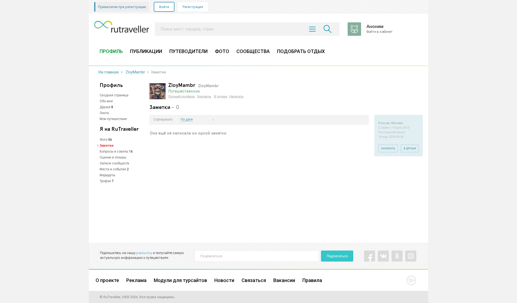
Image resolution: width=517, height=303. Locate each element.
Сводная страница (114, 95)
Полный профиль (181, 96)
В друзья (220, 96)
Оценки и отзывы (113, 157)
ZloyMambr (135, 72)
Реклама (136, 280)
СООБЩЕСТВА (253, 51)
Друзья (105, 107)
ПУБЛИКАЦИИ (146, 51)
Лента (104, 113)
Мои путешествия (113, 119)
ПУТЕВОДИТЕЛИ (188, 51)
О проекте (107, 280)
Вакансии (284, 280)
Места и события (113, 169)
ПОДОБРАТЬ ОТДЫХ (301, 51)
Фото (103, 140)
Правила (312, 280)
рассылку (144, 253)
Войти (164, 7)
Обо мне (106, 101)
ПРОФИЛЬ (111, 51)
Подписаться (337, 256)
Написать (236, 96)
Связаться (254, 280)
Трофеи (105, 181)
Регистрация (193, 7)
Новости (224, 280)
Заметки (106, 145)
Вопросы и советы (114, 151)
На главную (109, 72)
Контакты (204, 96)
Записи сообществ (114, 163)
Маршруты (107, 175)
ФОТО (222, 51)
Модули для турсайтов (180, 280)
